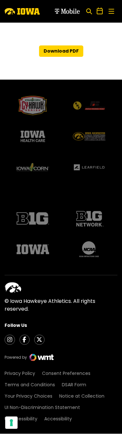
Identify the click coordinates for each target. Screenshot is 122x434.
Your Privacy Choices (28, 396)
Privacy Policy (20, 373)
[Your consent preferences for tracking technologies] (11, 422)
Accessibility (58, 418)
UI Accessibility (21, 418)
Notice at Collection (81, 396)
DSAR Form (74, 384)
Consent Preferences (66, 373)
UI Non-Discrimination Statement (42, 407)
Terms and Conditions (30, 384)
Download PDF (61, 51)
